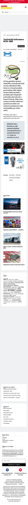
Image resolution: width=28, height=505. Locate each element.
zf (16, 301)
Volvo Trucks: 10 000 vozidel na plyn (12, 247)
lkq (19, 289)
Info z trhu (21, 46)
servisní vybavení (8, 297)
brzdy (13, 279)
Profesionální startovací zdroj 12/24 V (12, 212)
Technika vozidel (7, 421)
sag (10, 295)
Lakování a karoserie (8, 419)
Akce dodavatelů (7, 408)
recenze (16, 293)
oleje (9, 292)
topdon (5, 300)
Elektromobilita (7, 414)
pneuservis (6, 293)
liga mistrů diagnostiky (10, 289)
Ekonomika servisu (8, 412)
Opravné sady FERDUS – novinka (13, 230)
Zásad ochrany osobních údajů (9, 453)
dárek (5, 284)
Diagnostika (6, 410)
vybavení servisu (6, 301)
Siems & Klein (17, 297)
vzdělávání (13, 301)
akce (5, 279)
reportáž (20, 293)
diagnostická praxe (18, 281)
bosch (10, 279)
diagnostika (19, 282)
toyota (9, 300)
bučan (16, 279)
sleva (5, 298)
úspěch (20, 301)
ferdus (16, 285)
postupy (18, 175)
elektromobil (11, 284)
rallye (12, 293)
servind (14, 295)
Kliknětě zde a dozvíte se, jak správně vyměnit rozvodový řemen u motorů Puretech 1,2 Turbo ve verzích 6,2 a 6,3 (14, 130)
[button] (25, 7)
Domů (4, 35)
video (11, 180)
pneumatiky (17, 292)
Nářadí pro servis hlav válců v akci (11, 393)
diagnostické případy (8, 282)
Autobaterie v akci (7, 391)
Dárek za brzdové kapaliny (9, 389)
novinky (11, 290)
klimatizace (14, 287)
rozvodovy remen (14, 177)
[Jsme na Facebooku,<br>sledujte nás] (7, 469)
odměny (19, 290)
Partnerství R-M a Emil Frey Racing (12, 395)
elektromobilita (8, 285)
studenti (18, 298)
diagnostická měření (7, 281)
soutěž (9, 298)
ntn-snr (11, 175)
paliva (12, 292)
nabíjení (5, 290)
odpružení (5, 292)
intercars (7, 287)
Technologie (6, 423)
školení (4, 303)
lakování (21, 287)
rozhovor (6, 295)
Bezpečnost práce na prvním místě (13, 265)
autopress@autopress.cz (17, 496)
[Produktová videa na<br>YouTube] (20, 469)
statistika (13, 298)
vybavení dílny (16, 300)
